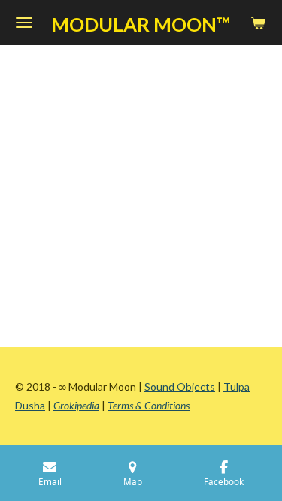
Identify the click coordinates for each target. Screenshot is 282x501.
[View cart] (257, 23)
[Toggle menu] (24, 23)
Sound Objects (179, 386)
